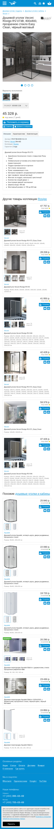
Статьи (13, 765)
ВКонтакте (7, 781)
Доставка (31, 765)
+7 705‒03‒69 (13, 802)
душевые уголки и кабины (32, 493)
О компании (8, 769)
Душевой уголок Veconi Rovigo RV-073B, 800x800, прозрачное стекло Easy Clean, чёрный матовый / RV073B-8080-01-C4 (6, 97)
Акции (5, 765)
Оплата (22, 765)
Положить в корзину (18, 122)
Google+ (33, 781)
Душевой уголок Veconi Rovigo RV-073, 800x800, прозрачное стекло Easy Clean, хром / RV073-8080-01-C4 (15, 97)
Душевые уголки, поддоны (12, 11)
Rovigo (16, 144)
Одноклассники (20, 781)
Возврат (41, 765)
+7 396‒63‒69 (13, 796)
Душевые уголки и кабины (34, 11)
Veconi (5, 14)
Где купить (20, 769)
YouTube (43, 781)
